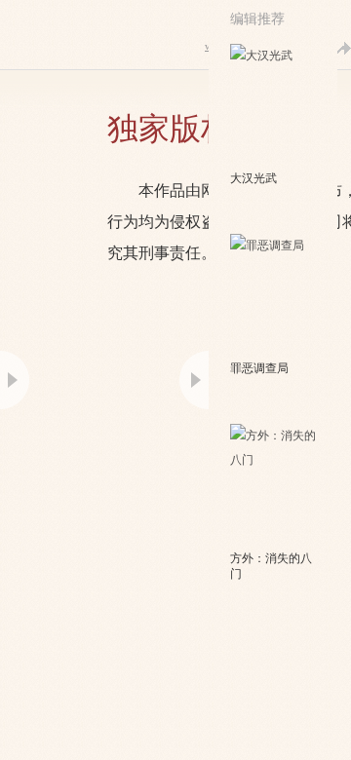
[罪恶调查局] (274, 295)
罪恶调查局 (259, 368)
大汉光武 (253, 178)
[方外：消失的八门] (274, 485)
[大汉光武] (274, 105)
